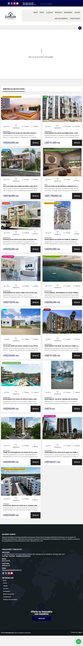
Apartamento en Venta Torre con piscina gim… (20, 293)
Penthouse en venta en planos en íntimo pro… (20, 239)
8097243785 (30, 3)
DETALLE (35, 143)
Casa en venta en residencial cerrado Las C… (62, 186)
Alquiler (49, 12)
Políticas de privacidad (10, 599)
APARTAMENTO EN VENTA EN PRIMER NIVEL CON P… (62, 133)
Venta (42, 12)
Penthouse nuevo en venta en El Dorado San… (20, 505)
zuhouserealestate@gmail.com (12, 570)
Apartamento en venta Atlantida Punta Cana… (20, 399)
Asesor (77, 12)
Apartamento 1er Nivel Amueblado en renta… (62, 399)
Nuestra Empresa (61, 18)
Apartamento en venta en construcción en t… (20, 133)
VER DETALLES (21, 109)
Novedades (68, 12)
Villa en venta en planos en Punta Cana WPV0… (20, 186)
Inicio (36, 12)
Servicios (58, 12)
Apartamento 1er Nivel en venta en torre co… (62, 346)
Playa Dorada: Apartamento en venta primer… (62, 293)
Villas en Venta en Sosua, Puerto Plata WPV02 (20, 346)
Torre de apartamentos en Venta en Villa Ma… (20, 452)
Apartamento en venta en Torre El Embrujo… (62, 239)
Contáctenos (75, 18)
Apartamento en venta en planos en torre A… (62, 452)
